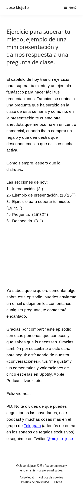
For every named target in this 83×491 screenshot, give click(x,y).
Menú (73, 7)
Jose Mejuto (17, 7)
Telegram (32, 425)
